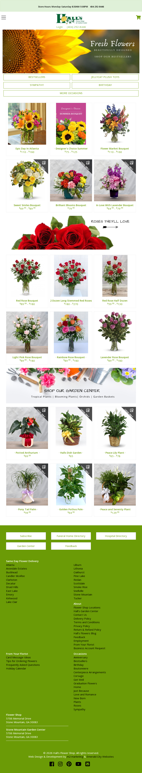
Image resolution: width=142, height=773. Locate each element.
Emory (10, 594)
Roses (77, 705)
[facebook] (52, 763)
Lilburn (77, 565)
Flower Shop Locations (87, 607)
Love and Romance (85, 694)
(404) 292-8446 (76, 27)
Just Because (81, 690)
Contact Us (80, 614)
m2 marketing (75, 756)
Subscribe (26, 536)
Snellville (78, 591)
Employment (81, 640)
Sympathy (37, 85)
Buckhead (11, 572)
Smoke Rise (80, 587)
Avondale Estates (16, 568)
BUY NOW (27, 126)
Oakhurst (79, 572)
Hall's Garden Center (86, 611)
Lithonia (78, 568)
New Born (80, 698)
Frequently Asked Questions (23, 664)
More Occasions (71, 93)
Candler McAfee (15, 576)
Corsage (79, 676)
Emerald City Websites (100, 756)
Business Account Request (89, 648)
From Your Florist (84, 644)
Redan (77, 579)
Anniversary (81, 657)
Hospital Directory (116, 536)
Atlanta (10, 565)
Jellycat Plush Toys (105, 77)
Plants (77, 702)
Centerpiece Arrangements (90, 672)
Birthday (105, 85)
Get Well (79, 679)
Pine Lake (79, 576)
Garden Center (26, 546)
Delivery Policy (82, 618)
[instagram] (61, 763)
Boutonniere (81, 668)
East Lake (12, 591)
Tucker (78, 598)
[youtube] (79, 763)
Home (77, 687)
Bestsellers (36, 77)
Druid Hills (12, 587)
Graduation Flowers (85, 683)
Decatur (11, 583)
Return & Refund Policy (87, 629)
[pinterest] (69, 763)
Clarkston (11, 579)
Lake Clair (11, 602)
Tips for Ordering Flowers (21, 661)
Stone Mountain (83, 594)
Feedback (71, 546)
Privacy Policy (82, 626)
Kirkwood (11, 598)
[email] (87, 763)
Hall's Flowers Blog (85, 633)
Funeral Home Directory (71, 536)
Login (59, 27)
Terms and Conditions (87, 622)
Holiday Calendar (16, 668)
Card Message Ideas (18, 657)
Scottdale (79, 583)
